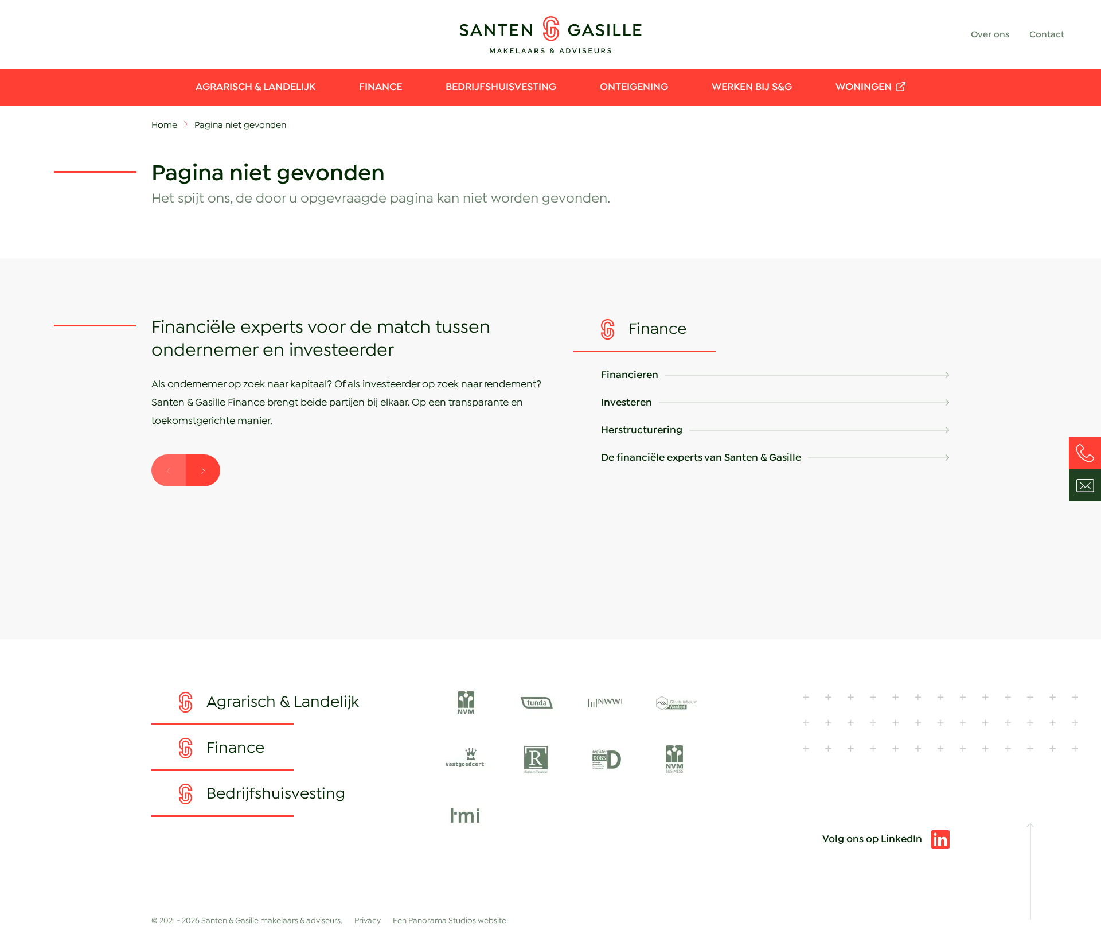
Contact (1046, 34)
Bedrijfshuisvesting (501, 87)
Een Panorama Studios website (449, 921)
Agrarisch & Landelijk (255, 87)
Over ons (990, 34)
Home (164, 125)
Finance (380, 87)
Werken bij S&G (752, 87)
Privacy (367, 921)
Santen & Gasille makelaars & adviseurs (550, 34)
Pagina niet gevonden (240, 125)
